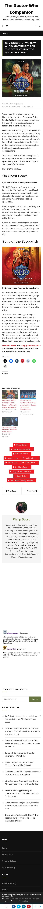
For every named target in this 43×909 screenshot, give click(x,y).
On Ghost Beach (9, 345)
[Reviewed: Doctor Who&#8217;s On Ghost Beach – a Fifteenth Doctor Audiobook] (10, 394)
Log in (4, 848)
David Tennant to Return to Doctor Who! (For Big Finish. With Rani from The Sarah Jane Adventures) (22, 731)
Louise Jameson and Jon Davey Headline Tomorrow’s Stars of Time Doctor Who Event (22, 805)
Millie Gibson (31, 458)
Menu (6, 33)
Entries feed (7, 854)
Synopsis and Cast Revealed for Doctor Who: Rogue (9, 429)
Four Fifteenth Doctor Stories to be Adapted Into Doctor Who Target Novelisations (28, 405)
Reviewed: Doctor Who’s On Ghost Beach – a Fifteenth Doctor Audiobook (9, 403)
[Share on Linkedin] (24, 906)
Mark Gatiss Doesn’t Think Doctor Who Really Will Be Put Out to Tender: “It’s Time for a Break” (22, 743)
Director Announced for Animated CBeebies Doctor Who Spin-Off (19, 763)
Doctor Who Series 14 (21, 449)
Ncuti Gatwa (12, 462)
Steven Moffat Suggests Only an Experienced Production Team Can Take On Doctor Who (22, 793)
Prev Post (12, 491)
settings (25, 901)
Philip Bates (16, 107)
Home (5, 889)
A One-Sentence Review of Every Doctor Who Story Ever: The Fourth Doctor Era (22, 782)
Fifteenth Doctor (21, 454)
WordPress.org (8, 867)
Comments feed (9, 861)
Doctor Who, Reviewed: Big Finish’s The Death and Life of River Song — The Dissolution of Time (21, 818)
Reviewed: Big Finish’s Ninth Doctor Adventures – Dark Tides (20, 754)
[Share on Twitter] (19, 906)
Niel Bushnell (30, 462)
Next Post (31, 491)
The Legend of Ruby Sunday (21, 480)
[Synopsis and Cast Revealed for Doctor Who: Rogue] (10, 421)
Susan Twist (21, 476)
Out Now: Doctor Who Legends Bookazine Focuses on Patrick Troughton (23, 773)
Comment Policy (9, 883)
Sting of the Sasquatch (31, 345)
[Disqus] (21, 598)
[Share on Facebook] (14, 906)
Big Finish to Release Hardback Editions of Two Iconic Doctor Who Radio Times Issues (23, 719)
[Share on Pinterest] (29, 906)
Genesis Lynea (12, 458)
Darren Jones (21, 445)
